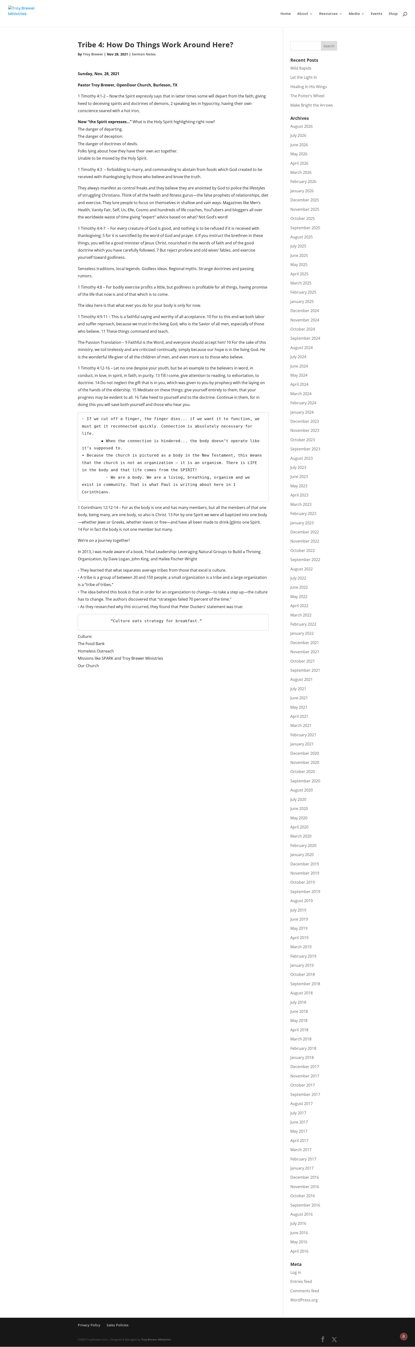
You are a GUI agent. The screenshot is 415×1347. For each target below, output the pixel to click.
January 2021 (302, 744)
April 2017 (299, 1140)
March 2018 (300, 1039)
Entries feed (301, 1281)
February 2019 (303, 956)
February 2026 (303, 181)
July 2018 (298, 1002)
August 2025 (301, 237)
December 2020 (304, 753)
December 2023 (304, 421)
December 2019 (304, 864)
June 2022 (299, 587)
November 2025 (304, 209)
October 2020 (302, 771)
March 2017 (300, 1149)
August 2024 (301, 347)
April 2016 (299, 1251)
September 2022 (305, 559)
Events (376, 14)
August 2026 (301, 126)
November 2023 (304, 430)
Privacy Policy (89, 1325)
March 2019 (300, 946)
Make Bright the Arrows (311, 105)
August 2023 (301, 458)
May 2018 (298, 1020)
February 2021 (303, 734)
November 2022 (304, 541)
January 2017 (302, 1168)
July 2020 (298, 799)
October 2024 (302, 329)
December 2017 (304, 1066)
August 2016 (301, 1214)
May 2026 (298, 154)
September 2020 (305, 781)
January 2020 (302, 854)
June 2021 (299, 698)
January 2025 (302, 301)
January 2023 (302, 523)
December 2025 (304, 200)
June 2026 (299, 144)
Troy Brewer (93, 54)
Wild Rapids (300, 68)
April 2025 (299, 274)
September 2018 (305, 983)
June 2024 (299, 366)
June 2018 (299, 1011)
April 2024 (299, 384)
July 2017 (298, 1113)
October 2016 (302, 1195)
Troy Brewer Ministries (156, 1339)
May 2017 (298, 1131)
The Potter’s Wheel (307, 95)
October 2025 (302, 218)
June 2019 (299, 919)
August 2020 (301, 790)
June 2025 (299, 255)
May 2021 (298, 707)
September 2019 (305, 891)
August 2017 (301, 1103)
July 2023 (298, 467)
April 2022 (299, 605)
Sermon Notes (144, 54)
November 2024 (304, 320)
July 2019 (298, 910)
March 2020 (300, 836)
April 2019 (299, 937)
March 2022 (300, 615)
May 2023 (298, 486)
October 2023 (302, 439)
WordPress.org (304, 1300)
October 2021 (302, 661)
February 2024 (303, 402)
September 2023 (305, 449)
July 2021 (298, 688)
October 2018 (302, 974)
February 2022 (303, 624)
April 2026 (299, 163)
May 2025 (298, 264)
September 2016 (305, 1205)
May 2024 (298, 375)
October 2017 (302, 1085)
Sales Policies (117, 1325)
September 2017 (305, 1094)
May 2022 (298, 596)
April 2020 (299, 827)
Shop (393, 14)
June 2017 (299, 1122)
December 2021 (304, 642)
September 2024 (305, 338)
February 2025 (303, 292)
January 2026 (302, 190)
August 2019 (301, 900)
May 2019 (298, 928)
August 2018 (301, 993)
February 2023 (303, 513)
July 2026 (298, 135)
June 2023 (299, 476)
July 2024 (298, 356)
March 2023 (300, 504)
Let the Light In (303, 77)
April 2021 (299, 716)
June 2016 (299, 1232)
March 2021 (300, 725)
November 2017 (304, 1076)
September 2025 (305, 227)
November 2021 (304, 651)
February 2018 (303, 1048)
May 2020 (298, 818)
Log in (295, 1272)
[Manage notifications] (404, 1336)
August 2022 (301, 569)
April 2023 (299, 495)
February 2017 (303, 1159)
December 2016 (304, 1177)
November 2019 (304, 873)
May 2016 (298, 1241)
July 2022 (298, 578)
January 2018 (302, 1057)
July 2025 (298, 246)
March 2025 (300, 283)
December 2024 (304, 310)
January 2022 (302, 633)
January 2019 (302, 965)
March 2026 (300, 172)
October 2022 (302, 550)
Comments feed (304, 1290)
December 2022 (304, 532)
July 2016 (298, 1223)
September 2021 (305, 670)
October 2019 (302, 882)
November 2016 (304, 1186)
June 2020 (299, 808)
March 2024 (300, 393)
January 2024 (302, 412)
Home (286, 14)
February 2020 (303, 845)
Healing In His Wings (308, 86)
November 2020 (304, 762)
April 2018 (299, 1030)
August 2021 (301, 679)
